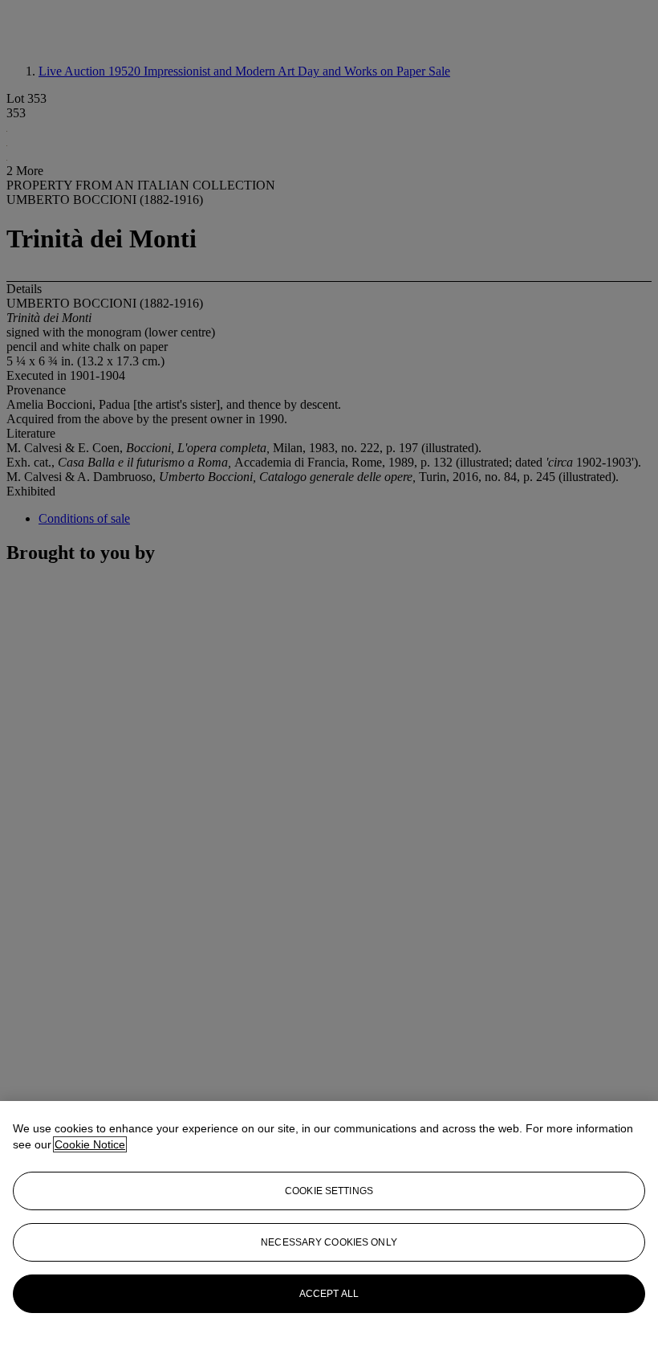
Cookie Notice (90, 1144)
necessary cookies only (329, 1242)
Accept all (329, 1293)
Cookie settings (329, 1191)
